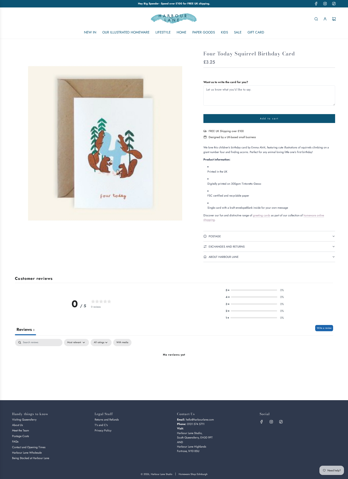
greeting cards (261, 215)
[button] (255, 290)
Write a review (324, 328)
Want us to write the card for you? (225, 82)
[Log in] (325, 19)
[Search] (316, 19)
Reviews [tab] (25, 329)
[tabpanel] (174, 368)
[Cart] (333, 19)
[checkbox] (122, 342)
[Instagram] (325, 4)
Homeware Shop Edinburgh (193, 474)
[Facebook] (316, 4)
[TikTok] (333, 4)
